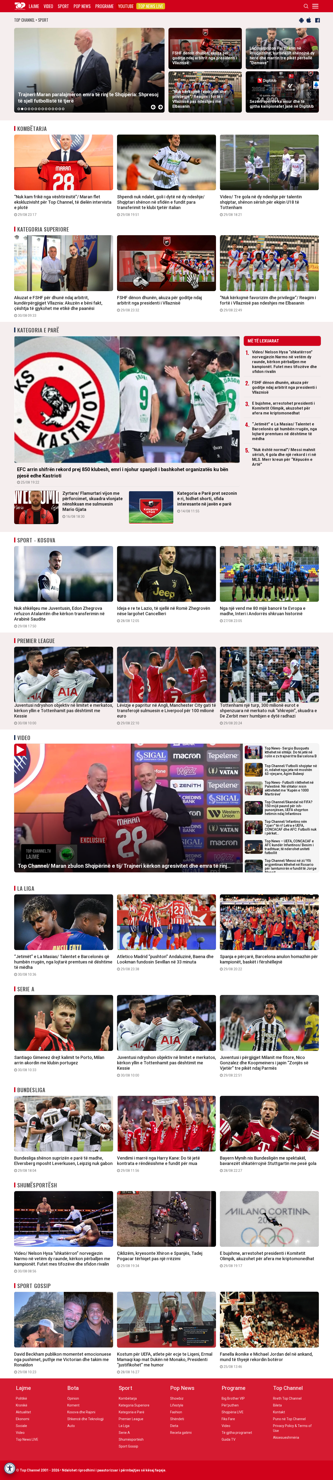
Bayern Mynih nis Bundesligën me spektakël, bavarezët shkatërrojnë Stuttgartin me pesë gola (268, 1164)
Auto (71, 1426)
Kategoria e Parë (38, 330)
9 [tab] (46, 109)
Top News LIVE (150, 6)
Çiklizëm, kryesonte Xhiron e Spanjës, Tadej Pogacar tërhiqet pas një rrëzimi (159, 1259)
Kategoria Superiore (43, 229)
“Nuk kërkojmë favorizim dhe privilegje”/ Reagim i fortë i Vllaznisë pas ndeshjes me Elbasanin (268, 303)
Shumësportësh (37, 1185)
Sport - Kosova (36, 540)
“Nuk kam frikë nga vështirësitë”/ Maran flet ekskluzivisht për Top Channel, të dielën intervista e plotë (62, 205)
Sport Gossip (34, 1286)
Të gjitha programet (237, 1433)
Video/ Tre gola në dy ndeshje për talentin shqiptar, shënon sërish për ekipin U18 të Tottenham (261, 205)
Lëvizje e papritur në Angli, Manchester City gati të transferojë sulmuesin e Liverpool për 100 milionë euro (166, 714)
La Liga (25, 888)
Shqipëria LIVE (233, 1412)
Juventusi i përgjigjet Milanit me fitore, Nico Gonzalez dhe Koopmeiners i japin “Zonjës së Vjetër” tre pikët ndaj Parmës (264, 1066)
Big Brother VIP (233, 1398)
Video (48, 6)
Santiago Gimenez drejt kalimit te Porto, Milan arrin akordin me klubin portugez (59, 1063)
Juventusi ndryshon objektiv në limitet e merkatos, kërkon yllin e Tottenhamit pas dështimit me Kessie (63, 714)
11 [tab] (53, 109)
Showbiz (177, 1398)
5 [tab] (32, 109)
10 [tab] (49, 109)
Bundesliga (31, 1090)
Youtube (126, 6)
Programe (104, 6)
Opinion (73, 1398)
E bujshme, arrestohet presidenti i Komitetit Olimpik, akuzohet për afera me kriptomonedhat (283, 408)
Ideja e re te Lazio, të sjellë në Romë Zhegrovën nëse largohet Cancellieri (163, 614)
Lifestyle (176, 1405)
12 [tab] (56, 109)
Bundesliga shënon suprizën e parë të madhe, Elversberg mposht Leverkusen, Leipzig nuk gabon (63, 1164)
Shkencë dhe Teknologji (85, 1419)
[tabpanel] (89, 70)
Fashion (176, 1412)
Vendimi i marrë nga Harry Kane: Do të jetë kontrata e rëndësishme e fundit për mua (158, 1164)
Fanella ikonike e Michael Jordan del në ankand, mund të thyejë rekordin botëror (266, 1360)
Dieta (174, 1426)
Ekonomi (22, 1419)
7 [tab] (39, 109)
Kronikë (21, 1405)
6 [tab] (36, 109)
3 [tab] (25, 109)
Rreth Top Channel (287, 1398)
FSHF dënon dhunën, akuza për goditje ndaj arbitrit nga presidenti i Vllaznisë (159, 303)
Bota (73, 1388)
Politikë (21, 1398)
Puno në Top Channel (289, 1419)
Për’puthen (230, 1405)
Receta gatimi (181, 1433)
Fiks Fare (228, 1419)
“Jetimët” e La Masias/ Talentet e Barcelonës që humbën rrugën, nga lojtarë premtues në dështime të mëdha (284, 431)
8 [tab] (42, 109)
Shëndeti (177, 1419)
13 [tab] (60, 109)
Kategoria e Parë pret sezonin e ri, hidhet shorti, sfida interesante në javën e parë (207, 502)
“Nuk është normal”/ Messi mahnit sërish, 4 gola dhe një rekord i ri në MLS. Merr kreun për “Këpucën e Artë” (284, 457)
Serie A (25, 989)
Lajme (34, 6)
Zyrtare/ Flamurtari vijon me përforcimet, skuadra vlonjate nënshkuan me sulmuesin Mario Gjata (92, 504)
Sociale (21, 1426)
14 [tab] (63, 109)
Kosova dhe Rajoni (81, 1412)
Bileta (277, 1405)
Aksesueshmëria (286, 1437)
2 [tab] (22, 109)
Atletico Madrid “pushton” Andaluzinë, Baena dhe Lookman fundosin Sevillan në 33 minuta (165, 962)
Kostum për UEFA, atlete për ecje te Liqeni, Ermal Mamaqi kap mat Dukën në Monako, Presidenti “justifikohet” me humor (164, 1363)
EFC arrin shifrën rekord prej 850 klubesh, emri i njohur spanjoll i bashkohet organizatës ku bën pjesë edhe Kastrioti (122, 475)
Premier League (36, 641)
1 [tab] (19, 109)
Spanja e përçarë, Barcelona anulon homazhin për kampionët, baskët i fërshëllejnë (269, 962)
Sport (63, 6)
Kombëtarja (32, 128)
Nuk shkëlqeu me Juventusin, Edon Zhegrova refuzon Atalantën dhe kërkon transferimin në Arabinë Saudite (59, 617)
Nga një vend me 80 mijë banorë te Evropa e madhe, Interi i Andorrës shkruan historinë (262, 614)
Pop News (82, 6)
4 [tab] (29, 109)
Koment (73, 1405)
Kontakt (279, 1412)
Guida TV (228, 1439)
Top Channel (288, 1388)
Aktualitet (23, 1412)
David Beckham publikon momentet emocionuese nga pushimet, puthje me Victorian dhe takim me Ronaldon (62, 1363)
